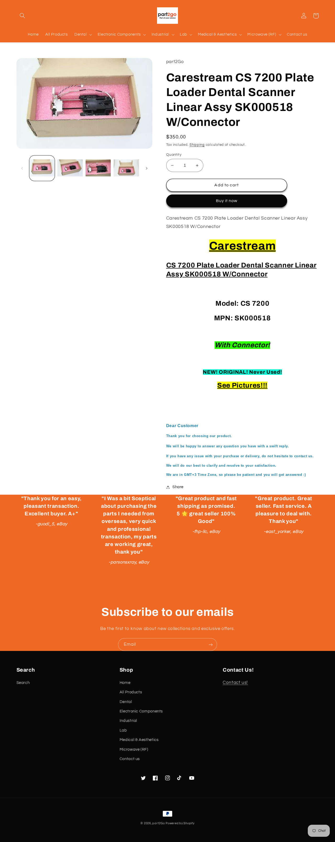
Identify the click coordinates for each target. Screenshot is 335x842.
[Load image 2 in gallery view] (70, 168)
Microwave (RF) (134, 749)
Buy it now (227, 201)
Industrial (128, 721)
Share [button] (177, 487)
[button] (22, 16)
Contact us (130, 759)
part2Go (158, 823)
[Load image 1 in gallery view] (42, 168)
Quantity (173, 155)
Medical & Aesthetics (139, 740)
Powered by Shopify (180, 823)
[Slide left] (22, 168)
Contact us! (235, 682)
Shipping (197, 145)
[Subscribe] (211, 644)
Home (125, 683)
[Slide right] (146, 168)
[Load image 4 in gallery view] (126, 168)
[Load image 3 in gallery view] (98, 168)
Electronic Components (141, 711)
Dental (126, 702)
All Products (131, 692)
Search (23, 683)
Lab (123, 730)
